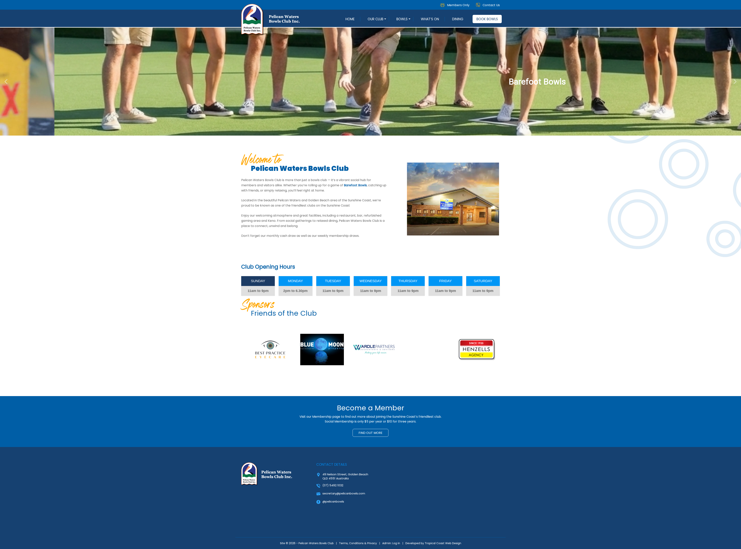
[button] (6, 81)
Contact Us (491, 5)
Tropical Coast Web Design (443, 543)
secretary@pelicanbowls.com (343, 493)
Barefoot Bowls (355, 185)
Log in (396, 543)
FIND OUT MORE (370, 433)
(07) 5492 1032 (332, 485)
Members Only (458, 5)
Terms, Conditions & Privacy (358, 543)
